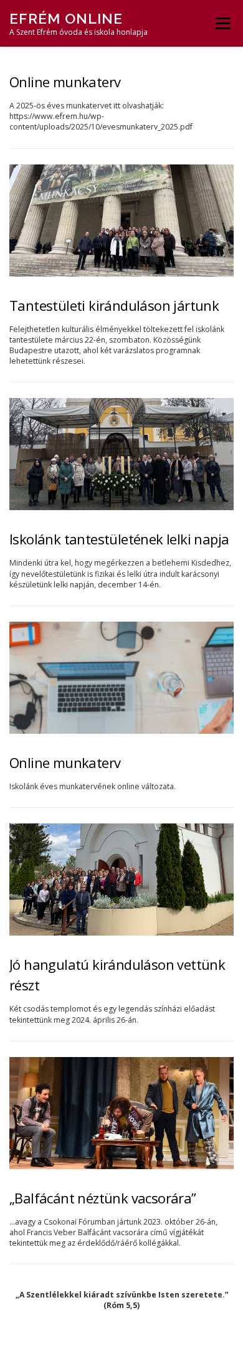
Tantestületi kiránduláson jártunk (114, 305)
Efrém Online (66, 18)
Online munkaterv (64, 81)
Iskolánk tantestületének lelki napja (119, 538)
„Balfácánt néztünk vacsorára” (102, 1197)
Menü (222, 23)
